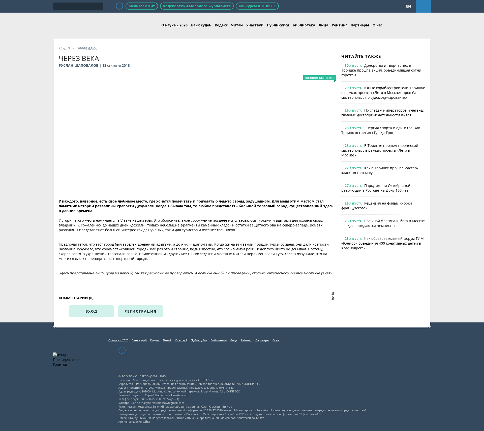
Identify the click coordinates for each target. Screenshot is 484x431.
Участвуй (254, 25)
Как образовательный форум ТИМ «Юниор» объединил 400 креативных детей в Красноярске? (382, 243)
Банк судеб (201, 25)
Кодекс (221, 25)
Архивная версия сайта (134, 421)
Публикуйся (278, 25)
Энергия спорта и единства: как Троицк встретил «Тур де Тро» (380, 130)
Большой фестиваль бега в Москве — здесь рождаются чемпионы (383, 223)
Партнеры (360, 25)
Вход (91, 311)
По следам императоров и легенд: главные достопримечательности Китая (382, 112)
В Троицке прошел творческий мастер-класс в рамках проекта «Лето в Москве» (379, 150)
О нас (377, 25)
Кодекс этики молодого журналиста (197, 6)
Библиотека (304, 25)
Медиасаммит (142, 6)
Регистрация (141, 311)
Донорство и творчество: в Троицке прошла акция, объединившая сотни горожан (381, 70)
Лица (323, 25)
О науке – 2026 (174, 25)
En (408, 6)
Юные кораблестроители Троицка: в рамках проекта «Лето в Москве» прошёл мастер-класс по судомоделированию (383, 92)
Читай (237, 25)
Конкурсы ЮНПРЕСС (257, 6)
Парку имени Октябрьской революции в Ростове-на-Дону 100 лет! (375, 188)
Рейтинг (339, 25)
